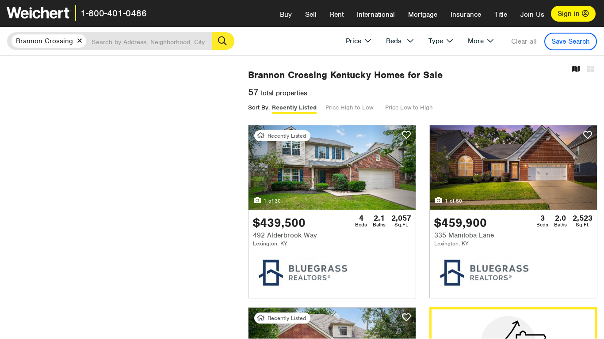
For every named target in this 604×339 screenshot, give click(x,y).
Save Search (570, 41)
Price (353, 41)
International (376, 14)
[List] (590, 69)
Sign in (570, 13)
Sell (311, 14)
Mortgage (422, 14)
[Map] (575, 69)
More (476, 41)
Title (500, 14)
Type (435, 41)
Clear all (524, 41)
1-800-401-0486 (113, 13)
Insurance (466, 14)
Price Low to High (409, 107)
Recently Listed (294, 107)
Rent (337, 14)
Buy (286, 14)
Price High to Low (349, 107)
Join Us (532, 14)
